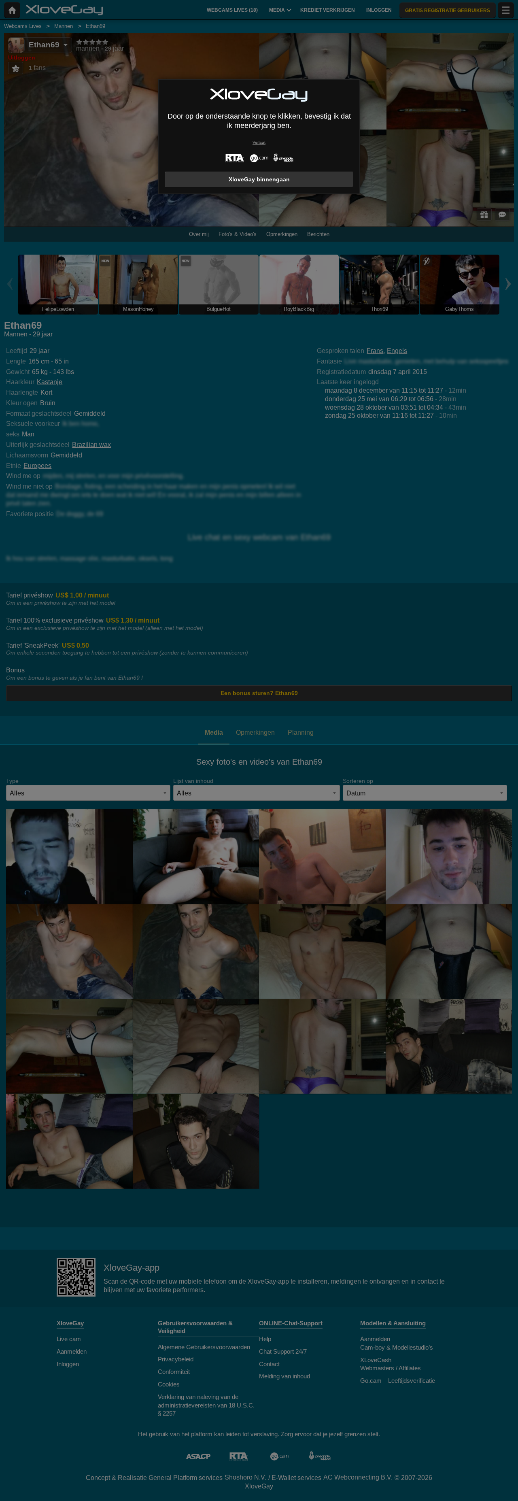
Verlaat (259, 142)
